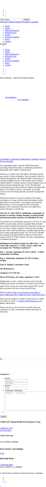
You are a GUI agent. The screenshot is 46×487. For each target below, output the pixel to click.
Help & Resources (12, 54)
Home (7, 50)
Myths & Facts (10, 56)
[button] (3, 43)
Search (26, 20)
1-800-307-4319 (6, 428)
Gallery (8, 59)
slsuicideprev (11, 97)
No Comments (23, 100)
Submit (3, 417)
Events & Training (12, 61)
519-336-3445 (5, 430)
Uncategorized (23, 81)
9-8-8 (2, 453)
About (7, 52)
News (7, 63)
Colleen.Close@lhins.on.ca (28, 301)
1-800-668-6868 (6, 465)
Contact (8, 65)
